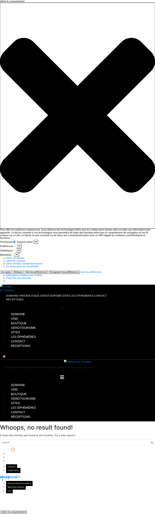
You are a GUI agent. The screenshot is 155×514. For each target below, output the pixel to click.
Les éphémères (82, 295)
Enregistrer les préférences (64, 272)
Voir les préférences (36, 272)
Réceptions (15, 299)
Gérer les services (15, 261)
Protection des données (18, 278)
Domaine (12, 295)
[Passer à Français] (4, 356)
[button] (77, 115)
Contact (100, 295)
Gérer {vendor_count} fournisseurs (24, 263)
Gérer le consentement (13, 512)
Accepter (6, 272)
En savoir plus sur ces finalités (22, 266)
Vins (22, 295)
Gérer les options (15, 258)
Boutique (33, 295)
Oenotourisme (51, 295)
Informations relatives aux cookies (24, 275)
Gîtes (66, 295)
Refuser (18, 272)
